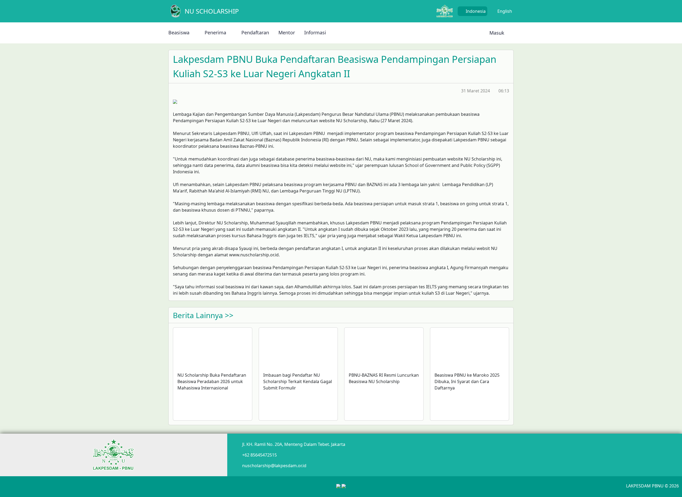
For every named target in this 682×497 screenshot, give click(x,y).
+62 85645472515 (259, 455)
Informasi (315, 32)
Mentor (286, 32)
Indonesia (475, 11)
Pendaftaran (255, 32)
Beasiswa (178, 32)
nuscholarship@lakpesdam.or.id (274, 466)
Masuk (496, 33)
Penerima (215, 32)
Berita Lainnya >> (203, 315)
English (504, 11)
